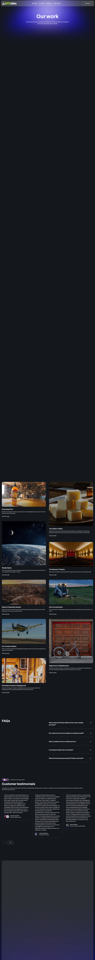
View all (47, 701)
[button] (34, 3)
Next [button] (10, 842)
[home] (9, 3)
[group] (16, 815)
